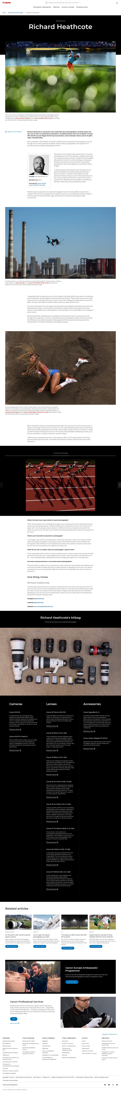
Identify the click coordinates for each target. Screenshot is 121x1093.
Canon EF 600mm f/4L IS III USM (58, 872)
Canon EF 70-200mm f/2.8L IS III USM (60, 828)
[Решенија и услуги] (88, 7)
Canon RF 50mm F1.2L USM (56, 733)
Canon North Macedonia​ (10, 1085)
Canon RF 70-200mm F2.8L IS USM (38, 283)
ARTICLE (91, 932)
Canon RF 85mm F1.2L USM (37, 185)
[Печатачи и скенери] (75, 7)
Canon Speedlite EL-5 (91, 712)
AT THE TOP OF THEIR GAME (60, 453)
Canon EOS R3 (41, 183)
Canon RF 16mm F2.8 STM (56, 712)
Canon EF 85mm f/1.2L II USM (43, 118)
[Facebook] (105, 1084)
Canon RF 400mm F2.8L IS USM (58, 849)
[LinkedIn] (109, 1084)
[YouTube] (117, 1084)
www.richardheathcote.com (43, 606)
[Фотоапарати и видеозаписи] (51, 7)
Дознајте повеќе (12, 946)
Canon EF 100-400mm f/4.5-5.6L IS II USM (36, 412)
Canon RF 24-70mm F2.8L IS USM (58, 782)
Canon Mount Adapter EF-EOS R (95, 738)
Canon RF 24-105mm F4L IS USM (58, 804)
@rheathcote (39, 598)
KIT (62, 932)
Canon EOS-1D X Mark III (23, 118)
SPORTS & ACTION (60, 21)
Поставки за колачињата (10, 1080)
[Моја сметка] (117, 3)
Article (35, 932)
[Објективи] (60, 7)
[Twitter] (113, 1084)
